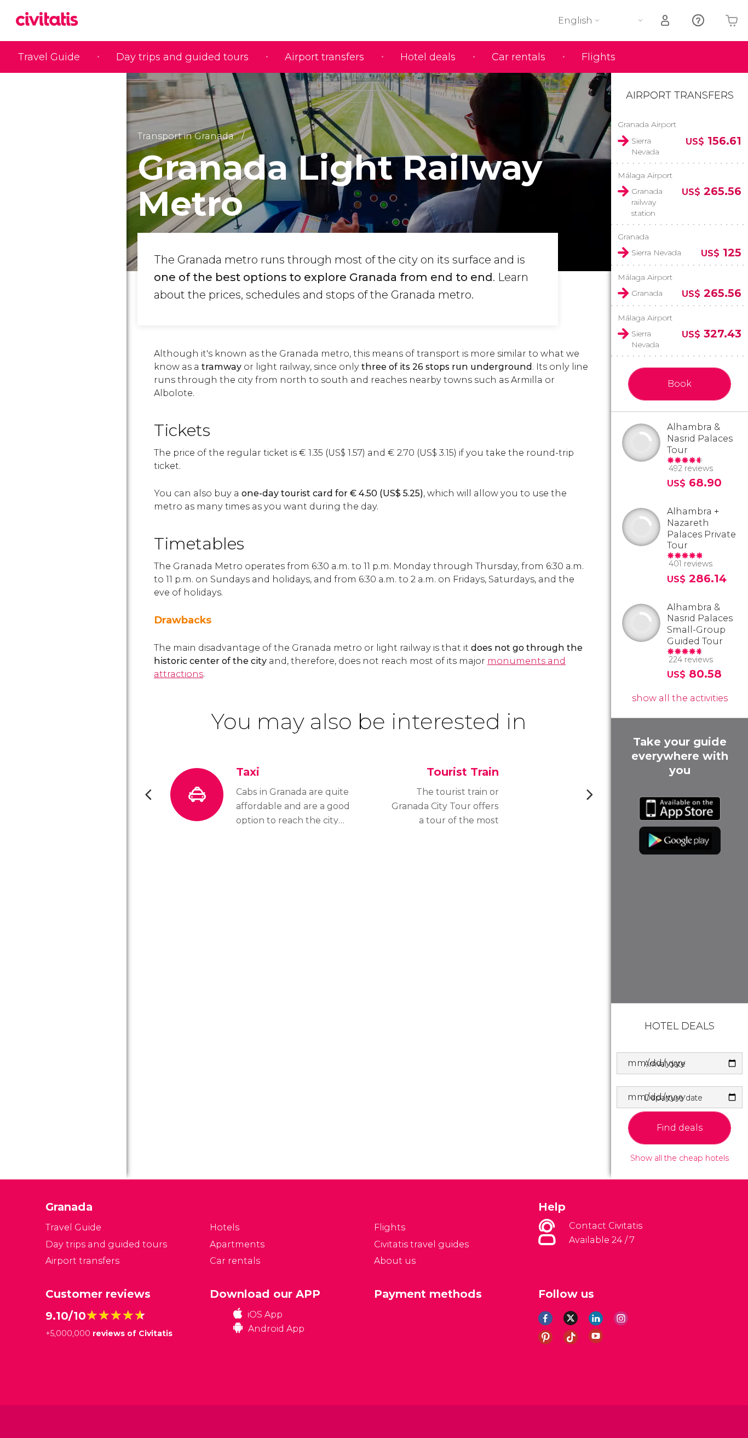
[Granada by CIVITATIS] (51, 20)
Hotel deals (428, 57)
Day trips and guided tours (182, 57)
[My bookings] (665, 20)
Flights (598, 57)
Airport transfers (324, 57)
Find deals (680, 1127)
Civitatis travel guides (421, 1244)
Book (680, 384)
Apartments (237, 1244)
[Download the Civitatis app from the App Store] (680, 809)
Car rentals (518, 57)
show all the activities (680, 698)
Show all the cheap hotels (679, 1158)
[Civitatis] (73, 1421)
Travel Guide (49, 57)
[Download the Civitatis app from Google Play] (680, 840)
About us (395, 1261)
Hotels (224, 1227)
